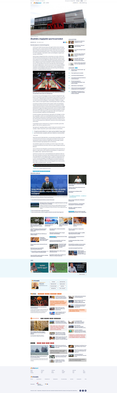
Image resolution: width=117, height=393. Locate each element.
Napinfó (63, 372)
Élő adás (53, 281)
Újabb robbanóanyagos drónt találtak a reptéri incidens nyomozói (78, 225)
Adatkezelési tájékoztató (54, 390)
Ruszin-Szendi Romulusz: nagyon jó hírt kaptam (40, 210)
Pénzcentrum (41, 293)
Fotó (83, 370)
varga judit (48, 171)
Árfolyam (47, 293)
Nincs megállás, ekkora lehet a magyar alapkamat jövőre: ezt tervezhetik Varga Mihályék (38, 333)
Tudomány (42, 370)
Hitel (42, 318)
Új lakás (59, 293)
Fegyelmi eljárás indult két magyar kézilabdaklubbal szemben (63, 225)
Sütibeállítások (75, 390)
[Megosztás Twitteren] (65, 42)
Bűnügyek (63, 371)
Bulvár (63, 370)
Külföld (32, 371)
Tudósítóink (53, 370)
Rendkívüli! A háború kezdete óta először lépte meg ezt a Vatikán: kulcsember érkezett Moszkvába (77, 336)
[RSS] (80, 391)
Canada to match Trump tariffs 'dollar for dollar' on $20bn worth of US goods (58, 351)
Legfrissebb (74, 370)
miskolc (37, 171)
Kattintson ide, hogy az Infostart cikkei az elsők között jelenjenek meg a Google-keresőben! (49, 165)
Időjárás (84, 372)
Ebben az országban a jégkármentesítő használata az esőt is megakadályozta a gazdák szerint (36, 225)
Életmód (53, 372)
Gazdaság (32, 372)
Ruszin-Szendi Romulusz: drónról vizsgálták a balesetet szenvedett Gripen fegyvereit (47, 212)
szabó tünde (42, 171)
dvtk (34, 171)
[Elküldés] (66, 42)
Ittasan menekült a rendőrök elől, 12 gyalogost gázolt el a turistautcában (51, 225)
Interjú (52, 371)
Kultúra (42, 371)
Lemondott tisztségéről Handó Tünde (75, 248)
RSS (71, 390)
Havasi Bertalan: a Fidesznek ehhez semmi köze (77, 185)
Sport (38, 168)
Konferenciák (53, 293)
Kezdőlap (34, 168)
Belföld (32, 370)
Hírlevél (84, 371)
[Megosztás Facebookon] (63, 42)
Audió (73, 371)
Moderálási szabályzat (62, 390)
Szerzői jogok (68, 390)
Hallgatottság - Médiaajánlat (41, 390)
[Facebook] (83, 391)
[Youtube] (85, 391)
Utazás (51, 318)
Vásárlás (46, 318)
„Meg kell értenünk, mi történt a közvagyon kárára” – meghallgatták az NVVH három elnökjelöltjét (39, 230)
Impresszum (48, 390)
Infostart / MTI (33, 42)
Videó (73, 372)
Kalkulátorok (57, 318)
